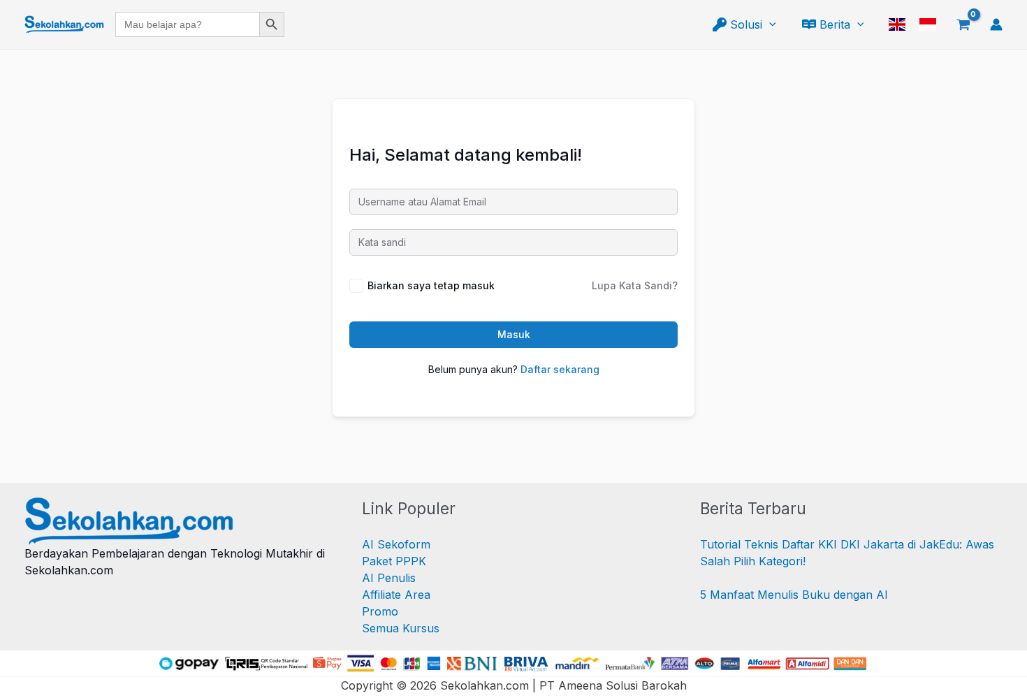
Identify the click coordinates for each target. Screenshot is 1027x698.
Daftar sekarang (559, 369)
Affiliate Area (396, 595)
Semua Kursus (400, 628)
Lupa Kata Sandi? (635, 285)
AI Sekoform (396, 544)
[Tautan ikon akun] (996, 24)
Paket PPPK (394, 561)
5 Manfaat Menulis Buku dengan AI (794, 595)
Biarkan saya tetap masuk (431, 285)
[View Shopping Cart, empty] (963, 24)
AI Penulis (389, 578)
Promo (380, 611)
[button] (769, 24)
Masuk (513, 334)
